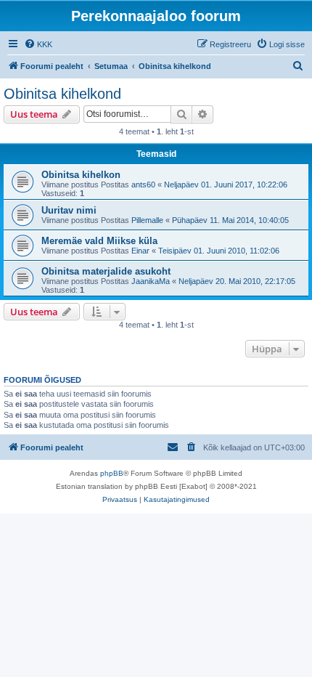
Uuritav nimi (69, 210)
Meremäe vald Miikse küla (99, 240)
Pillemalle (147, 220)
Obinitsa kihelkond (62, 94)
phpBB (111, 473)
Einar (140, 250)
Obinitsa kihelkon (80, 174)
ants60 (143, 184)
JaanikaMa (150, 281)
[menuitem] (38, 44)
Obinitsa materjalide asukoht (106, 271)
